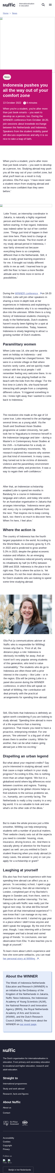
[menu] (50, 4)
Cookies (6, 1141)
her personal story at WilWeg (19, 958)
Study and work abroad (13, 1088)
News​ (14, 13)
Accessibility (8, 1138)
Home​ (6, 13)
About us (7, 1107)
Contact (6, 1113)
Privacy (6, 1149)
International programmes (15, 1083)
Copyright (7, 1145)
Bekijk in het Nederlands (20, 1170)
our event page (28, 1024)
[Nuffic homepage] (9, 5)
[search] (43, 4)
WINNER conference (27, 293)
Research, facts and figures (15, 1094)
